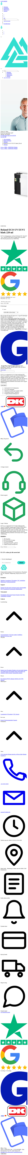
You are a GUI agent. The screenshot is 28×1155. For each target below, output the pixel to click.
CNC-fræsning (4, 754)
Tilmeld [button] (21, 562)
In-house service (16, 587)
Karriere (18, 594)
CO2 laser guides (13, 634)
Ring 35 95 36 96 (11, 135)
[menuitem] (6, 7)
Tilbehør (6, 142)
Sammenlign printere (17, 673)
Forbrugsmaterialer (11, 581)
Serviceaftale (23, 587)
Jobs (21, 594)
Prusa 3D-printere (10, 671)
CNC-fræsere (16, 714)
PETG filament (10, 678)
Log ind (2, 1012)
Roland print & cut (12, 754)
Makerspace (3, 581)
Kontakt (9, 596)
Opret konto (7, 1012)
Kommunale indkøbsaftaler (15, 589)
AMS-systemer (8, 673)
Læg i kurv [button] (3, 369)
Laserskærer (8, 580)
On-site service (8, 587)
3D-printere (14, 580)
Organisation (4, 594)
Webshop (3, 580)
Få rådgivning (7, 23)
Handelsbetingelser (17, 1152)
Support (2, 587)
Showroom (9, 594)
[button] (9, 147)
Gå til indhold (4, 1)
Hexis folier (20, 754)
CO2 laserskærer (5, 634)
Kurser (14, 594)
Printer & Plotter (7, 140)
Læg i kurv (3, 1153)
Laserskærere (4, 714)
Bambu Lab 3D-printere (6, 670)
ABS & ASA (18, 678)
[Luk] (1, 68)
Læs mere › (3, 385)
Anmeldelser (4, 596)
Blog (24, 594)
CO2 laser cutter (8, 636)
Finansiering (6, 589)
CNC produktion (21, 580)
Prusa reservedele (19, 671)
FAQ (2, 589)
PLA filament (4, 678)
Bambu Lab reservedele (17, 670)
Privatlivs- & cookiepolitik (7, 1152)
